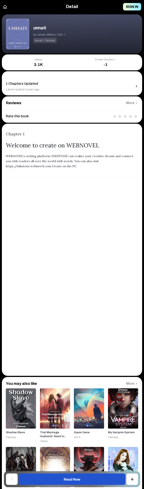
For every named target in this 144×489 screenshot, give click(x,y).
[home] (5, 7)
